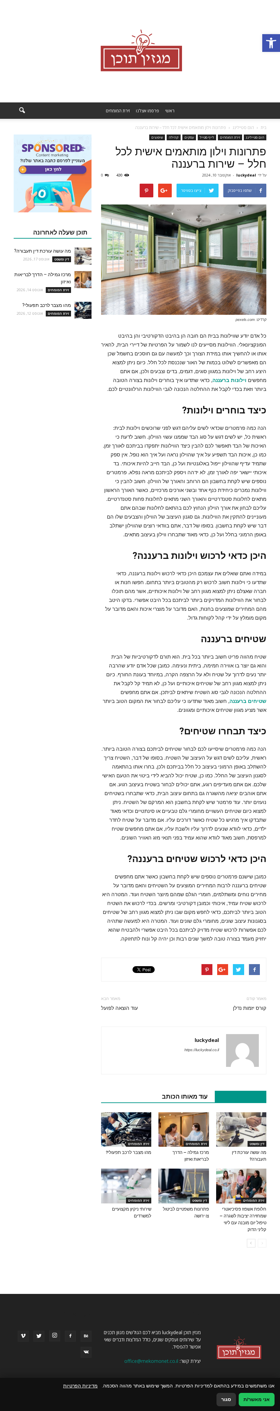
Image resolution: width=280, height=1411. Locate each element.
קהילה (174, 137)
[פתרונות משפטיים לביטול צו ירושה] (183, 1186)
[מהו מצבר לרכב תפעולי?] (126, 1129)
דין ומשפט (257, 1143)
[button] (271, 43)
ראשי (169, 111)
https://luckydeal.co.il (201, 1050)
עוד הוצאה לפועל (119, 1008)
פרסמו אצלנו (147, 111)
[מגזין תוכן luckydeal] (140, 51)
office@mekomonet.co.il (151, 1361)
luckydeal (246, 175)
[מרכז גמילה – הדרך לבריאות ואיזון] (183, 1129)
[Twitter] (38, 1336)
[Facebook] (70, 1336)
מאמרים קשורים (237, 1096)
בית (263, 127)
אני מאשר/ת (256, 1399)
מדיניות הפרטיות (80, 1385)
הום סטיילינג (255, 137)
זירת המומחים (118, 111)
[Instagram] (54, 1335)
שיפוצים (157, 137)
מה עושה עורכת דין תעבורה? (42, 251)
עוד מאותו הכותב (185, 1096)
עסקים (189, 137)
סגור (226, 1399)
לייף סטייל (207, 137)
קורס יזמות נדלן (249, 1008)
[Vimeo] (23, 1336)
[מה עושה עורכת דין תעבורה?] (241, 1129)
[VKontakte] (86, 1352)
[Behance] (86, 1336)
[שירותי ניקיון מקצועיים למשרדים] (126, 1186)
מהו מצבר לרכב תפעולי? (128, 1152)
